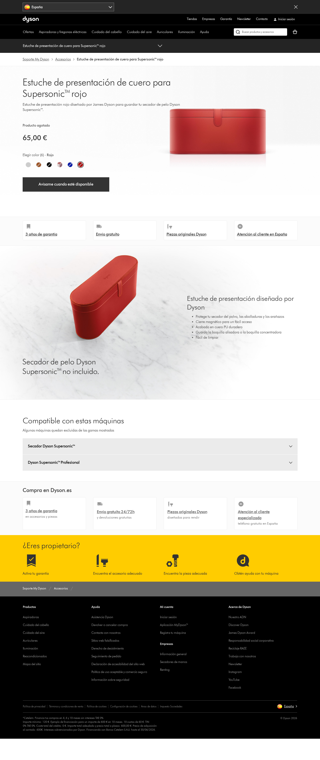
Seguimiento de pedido (106, 656)
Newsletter (244, 19)
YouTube (234, 680)
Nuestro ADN (237, 617)
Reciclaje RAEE (238, 648)
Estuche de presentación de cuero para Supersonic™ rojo (64, 46)
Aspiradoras (31, 617)
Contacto (262, 19)
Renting (165, 670)
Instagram (235, 672)
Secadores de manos (173, 662)
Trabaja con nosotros (242, 656)
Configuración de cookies (123, 706)
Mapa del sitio (32, 664)
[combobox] (68, 7)
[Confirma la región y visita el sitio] (296, 7)
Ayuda (204, 32)
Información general (173, 654)
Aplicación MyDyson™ (174, 625)
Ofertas (28, 32)
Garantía (226, 19)
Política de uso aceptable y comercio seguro (119, 672)
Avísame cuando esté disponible (66, 184)
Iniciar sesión (168, 617)
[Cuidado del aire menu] (154, 32)
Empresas (208, 19)
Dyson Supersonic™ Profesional (54, 462)
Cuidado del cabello (107, 32)
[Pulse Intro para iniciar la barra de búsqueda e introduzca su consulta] (260, 32)
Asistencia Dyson (102, 617)
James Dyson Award (242, 633)
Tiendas (192, 19)
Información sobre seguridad (110, 680)
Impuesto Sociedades (171, 706)
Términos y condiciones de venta (66, 706)
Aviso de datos (148, 706)
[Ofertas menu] (36, 32)
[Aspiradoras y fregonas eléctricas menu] (88, 32)
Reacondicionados (35, 656)
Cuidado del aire (139, 32)
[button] (287, 706)
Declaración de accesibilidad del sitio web (118, 664)
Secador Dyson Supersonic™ (51, 446)
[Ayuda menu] (211, 32)
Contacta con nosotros (106, 633)
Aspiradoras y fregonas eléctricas (62, 32)
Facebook (235, 688)
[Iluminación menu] (197, 32)
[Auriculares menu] (175, 32)
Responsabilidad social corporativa (251, 641)
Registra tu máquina (173, 633)
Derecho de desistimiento (107, 648)
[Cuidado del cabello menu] (124, 32)
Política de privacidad (34, 706)
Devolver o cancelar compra (109, 625)
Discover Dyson (239, 625)
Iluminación (186, 32)
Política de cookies (96, 706)
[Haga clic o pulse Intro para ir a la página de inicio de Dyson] (31, 19)
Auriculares (165, 32)
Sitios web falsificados (105, 641)
